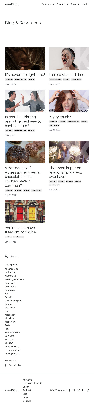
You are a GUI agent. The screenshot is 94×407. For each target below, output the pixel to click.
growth (8, 297)
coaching (9, 283)
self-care (9, 336)
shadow (9, 343)
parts (7, 325)
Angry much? (60, 117)
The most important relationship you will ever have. (65, 172)
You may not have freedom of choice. (21, 230)
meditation (10, 314)
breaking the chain (20, 79)
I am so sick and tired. (67, 75)
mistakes (9, 318)
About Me (27, 379)
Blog (25, 394)
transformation (76, 79)
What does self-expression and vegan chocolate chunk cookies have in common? (23, 177)
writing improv (12, 353)
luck (7, 311)
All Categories (11, 269)
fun (6, 293)
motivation (10, 322)
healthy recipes (36, 190)
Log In (85, 4)
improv (8, 304)
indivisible (69, 181)
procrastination (12, 332)
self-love (78, 181)
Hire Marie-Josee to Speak (32, 385)
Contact (27, 401)
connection (10, 286)
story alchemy (12, 346)
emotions (31, 79)
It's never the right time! (25, 75)
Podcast (27, 390)
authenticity (9, 79)
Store (25, 397)
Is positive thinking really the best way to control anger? (23, 121)
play (7, 329)
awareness (9, 130)
